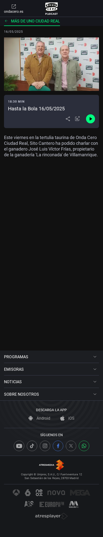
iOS (70, 418)
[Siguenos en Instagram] (45, 446)
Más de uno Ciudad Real (35, 21)
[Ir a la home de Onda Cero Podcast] (51, 8)
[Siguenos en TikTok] (32, 446)
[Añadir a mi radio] (77, 119)
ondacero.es (13, 11)
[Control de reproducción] (90, 118)
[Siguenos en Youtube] (19, 446)
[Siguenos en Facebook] (58, 446)
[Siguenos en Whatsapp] (84, 446)
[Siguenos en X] (71, 446)
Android (43, 418)
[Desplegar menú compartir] (68, 119)
